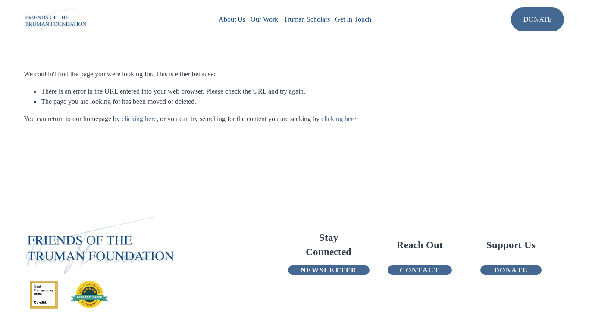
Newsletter (329, 270)
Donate (537, 19)
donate (511, 270)
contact (419, 270)
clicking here (139, 118)
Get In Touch (353, 19)
